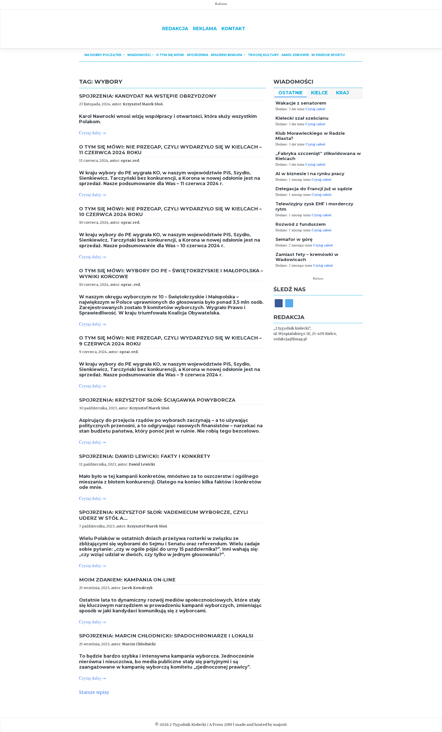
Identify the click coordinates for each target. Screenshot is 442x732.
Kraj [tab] (342, 92)
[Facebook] (278, 303)
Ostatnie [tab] (290, 92)
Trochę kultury (263, 55)
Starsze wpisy (94, 692)
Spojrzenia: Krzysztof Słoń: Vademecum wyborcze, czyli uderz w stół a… (163, 515)
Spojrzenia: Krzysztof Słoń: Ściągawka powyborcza (157, 400)
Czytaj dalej (92, 133)
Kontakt (233, 28)
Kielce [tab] (319, 92)
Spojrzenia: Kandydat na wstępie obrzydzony (147, 96)
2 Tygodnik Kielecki (187, 724)
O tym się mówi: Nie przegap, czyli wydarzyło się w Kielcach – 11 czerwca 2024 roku (170, 149)
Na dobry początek (103, 55)
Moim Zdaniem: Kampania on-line (127, 580)
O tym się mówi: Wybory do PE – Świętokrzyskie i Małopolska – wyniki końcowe (171, 273)
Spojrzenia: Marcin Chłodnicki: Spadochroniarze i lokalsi (166, 636)
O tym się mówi (170, 55)
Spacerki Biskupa (227, 55)
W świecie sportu (328, 55)
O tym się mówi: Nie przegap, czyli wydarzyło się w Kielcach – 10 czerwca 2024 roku (170, 211)
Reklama (205, 28)
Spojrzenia (197, 55)
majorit (280, 724)
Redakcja (175, 28)
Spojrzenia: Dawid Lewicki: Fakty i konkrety (144, 456)
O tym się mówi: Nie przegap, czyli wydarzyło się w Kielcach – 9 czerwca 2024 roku (170, 340)
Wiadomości (139, 55)
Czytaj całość (315, 108)
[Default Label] (289, 303)
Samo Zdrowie (295, 55)
